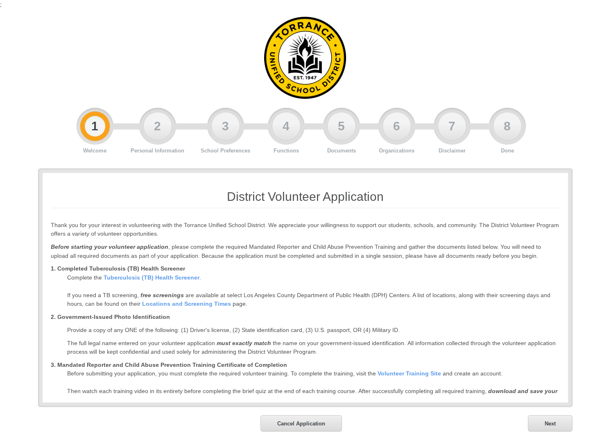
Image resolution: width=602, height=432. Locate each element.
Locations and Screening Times (186, 303)
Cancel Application (301, 424)
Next (550, 424)
